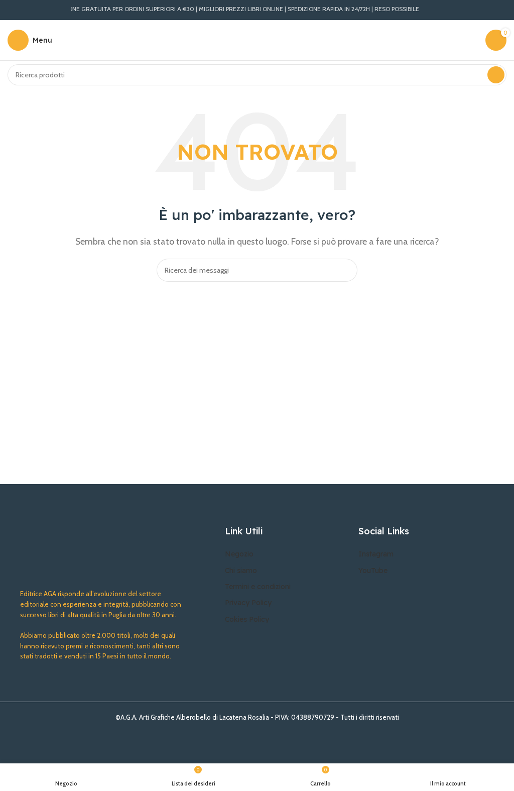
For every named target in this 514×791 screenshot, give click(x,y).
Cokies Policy (247, 619)
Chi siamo (241, 570)
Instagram (376, 553)
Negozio (239, 553)
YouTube (373, 570)
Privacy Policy (248, 602)
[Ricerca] (495, 74)
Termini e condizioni (258, 586)
